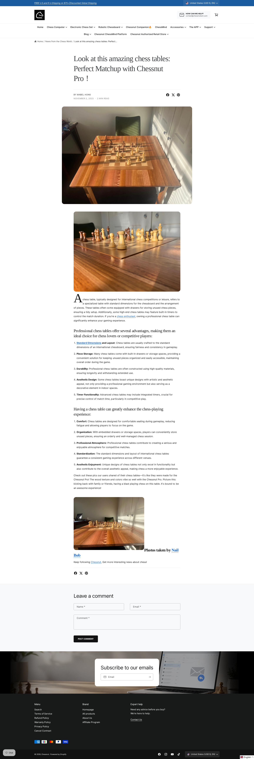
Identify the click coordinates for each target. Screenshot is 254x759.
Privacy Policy (41, 726)
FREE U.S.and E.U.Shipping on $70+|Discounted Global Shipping (65, 3)
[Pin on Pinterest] (178, 95)
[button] (216, 15)
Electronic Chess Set (81, 27)
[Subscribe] (150, 677)
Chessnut (96, 562)
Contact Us (136, 719)
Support (208, 27)
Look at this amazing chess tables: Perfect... (95, 41)
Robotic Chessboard (109, 27)
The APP (194, 27)
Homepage (88, 709)
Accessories (177, 27)
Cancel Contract (42, 730)
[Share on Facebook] (168, 95)
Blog (86, 34)
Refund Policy (41, 718)
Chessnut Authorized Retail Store (148, 34)
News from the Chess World (58, 41)
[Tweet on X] (173, 95)
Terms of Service (43, 713)
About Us (87, 718)
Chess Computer (56, 27)
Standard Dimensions (89, 342)
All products (88, 713)
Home (40, 41)
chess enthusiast (126, 316)
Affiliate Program (91, 722)
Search (38, 709)
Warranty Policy (42, 722)
